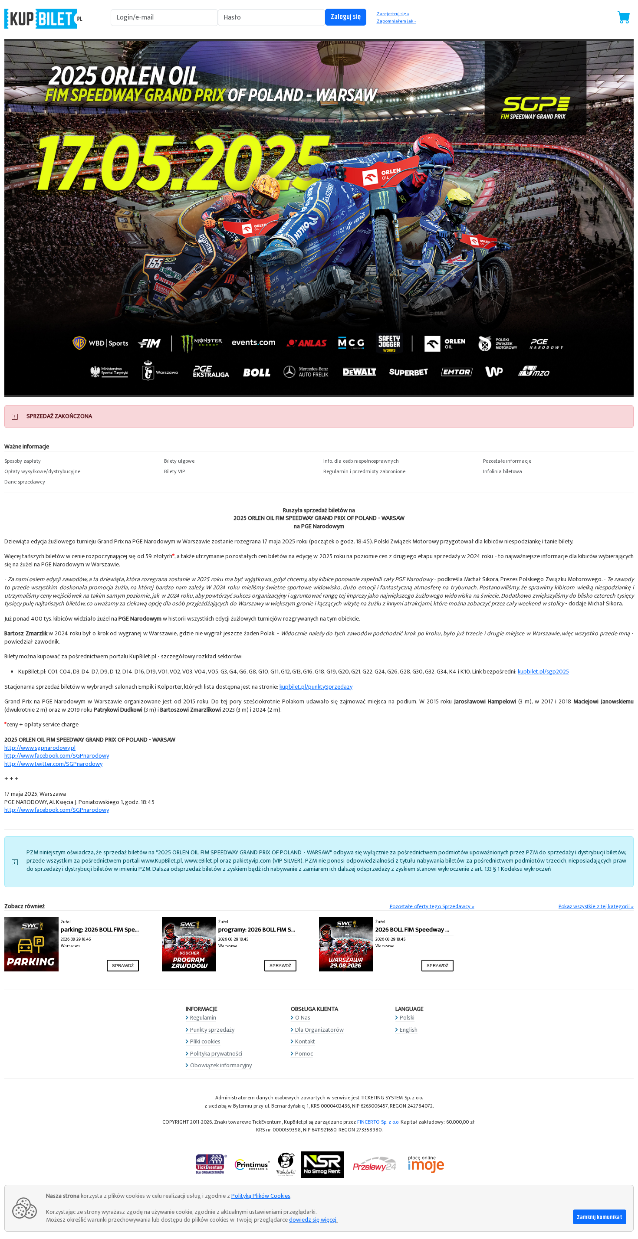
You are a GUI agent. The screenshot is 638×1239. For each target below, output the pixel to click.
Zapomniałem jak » (396, 21)
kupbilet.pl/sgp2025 (543, 672)
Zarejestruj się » (393, 14)
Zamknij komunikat (599, 1217)
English (409, 1030)
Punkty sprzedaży (212, 1030)
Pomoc (304, 1054)
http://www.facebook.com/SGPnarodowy (56, 756)
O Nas (302, 1018)
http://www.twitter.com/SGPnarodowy (53, 764)
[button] (79, 461)
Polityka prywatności (216, 1054)
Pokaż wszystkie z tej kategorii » (596, 906)
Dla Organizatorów (319, 1030)
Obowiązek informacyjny (221, 1065)
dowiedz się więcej (312, 1220)
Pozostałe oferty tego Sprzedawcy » (432, 906)
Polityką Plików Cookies (260, 1196)
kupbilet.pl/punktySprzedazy (316, 687)
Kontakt (305, 1041)
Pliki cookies (205, 1041)
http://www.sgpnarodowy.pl (40, 748)
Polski (407, 1018)
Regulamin (203, 1018)
